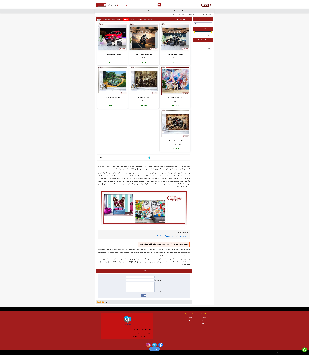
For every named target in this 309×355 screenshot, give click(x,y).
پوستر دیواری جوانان (174, 15)
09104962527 (122, 5)
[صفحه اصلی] (206, 6)
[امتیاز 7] (101, 302)
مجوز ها (189, 320)
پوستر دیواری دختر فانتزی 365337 (175, 97)
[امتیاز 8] (102, 302)
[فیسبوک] (160, 345)
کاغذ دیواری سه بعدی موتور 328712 (175, 54)
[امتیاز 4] (99, 302)
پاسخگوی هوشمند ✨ (154, 349)
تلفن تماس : (158, 280)
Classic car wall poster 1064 (112, 101)
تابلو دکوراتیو (205, 320)
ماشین (208, 46)
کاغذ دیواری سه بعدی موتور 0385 (175, 141)
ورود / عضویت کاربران (111, 5)
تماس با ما (189, 317)
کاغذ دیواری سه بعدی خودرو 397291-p (112, 54)
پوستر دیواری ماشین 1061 (143, 97)
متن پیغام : (158, 292)
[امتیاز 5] (100, 302)
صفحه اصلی (210, 15)
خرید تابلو (205, 317)
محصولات (203, 15)
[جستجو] (195, 23)
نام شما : (159, 277)
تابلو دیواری (205, 323)
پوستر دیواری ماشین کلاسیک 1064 (112, 97)
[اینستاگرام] (148, 345)
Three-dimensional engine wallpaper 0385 (175, 144)
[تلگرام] (154, 345)
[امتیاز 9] (103, 302)
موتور (209, 48)
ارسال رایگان (174, 58)
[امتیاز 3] (98, 302)
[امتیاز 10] (104, 302)
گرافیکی (208, 43)
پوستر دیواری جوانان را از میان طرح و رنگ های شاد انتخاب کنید (169, 236)
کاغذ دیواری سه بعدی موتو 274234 (144, 54)
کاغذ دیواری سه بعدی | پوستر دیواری (189, 15)
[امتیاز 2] (97, 302)
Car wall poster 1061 (143, 101)
